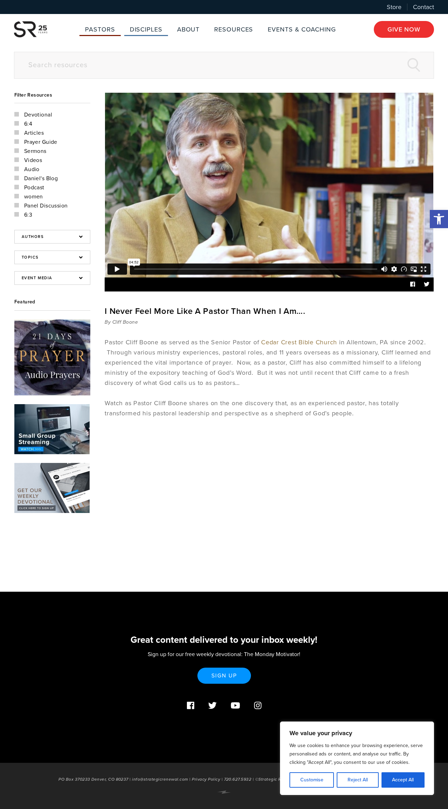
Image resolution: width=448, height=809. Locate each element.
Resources (233, 29)
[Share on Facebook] (413, 284)
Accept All (403, 780)
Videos (33, 160)
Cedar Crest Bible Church (299, 342)
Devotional (38, 115)
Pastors (100, 29)
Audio (32, 169)
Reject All (358, 780)
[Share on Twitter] (427, 284)
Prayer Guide (40, 142)
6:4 (28, 124)
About (188, 29)
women (33, 196)
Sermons (35, 151)
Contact (423, 7)
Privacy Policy (206, 779)
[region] (357, 758)
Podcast (34, 187)
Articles (34, 133)
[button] (439, 219)
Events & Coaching (302, 29)
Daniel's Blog (41, 178)
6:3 (28, 215)
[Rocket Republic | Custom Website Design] (224, 792)
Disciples (146, 29)
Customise (311, 780)
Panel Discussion (46, 206)
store (394, 7)
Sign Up (224, 675)
